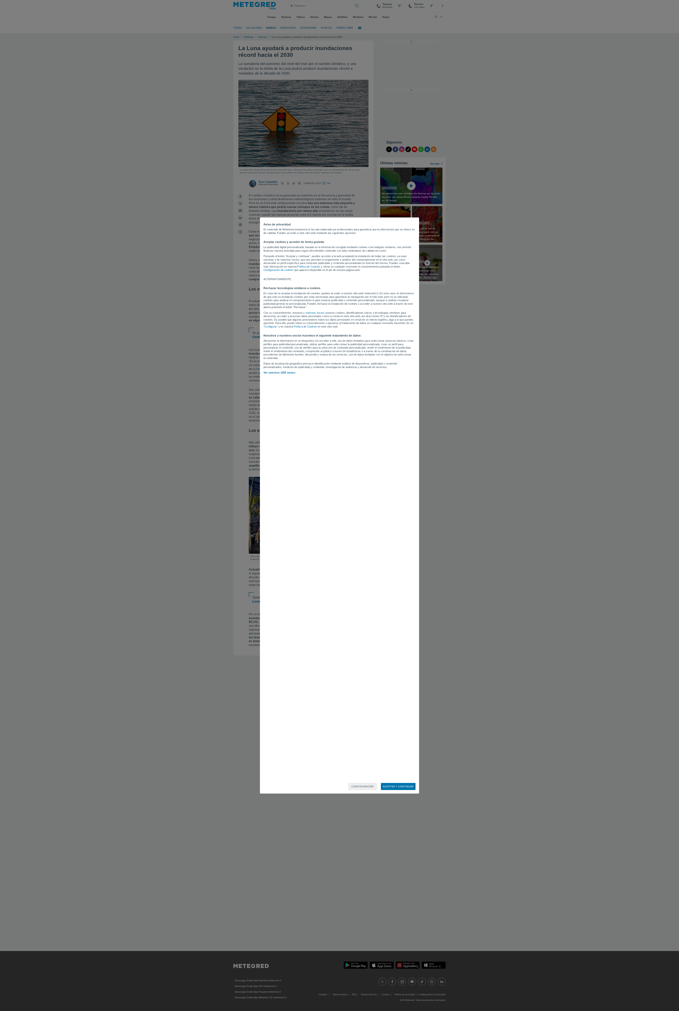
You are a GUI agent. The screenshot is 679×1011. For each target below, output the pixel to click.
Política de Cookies (308, 266)
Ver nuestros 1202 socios (279, 372)
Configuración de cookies (278, 269)
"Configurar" (270, 326)
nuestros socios (315, 312)
